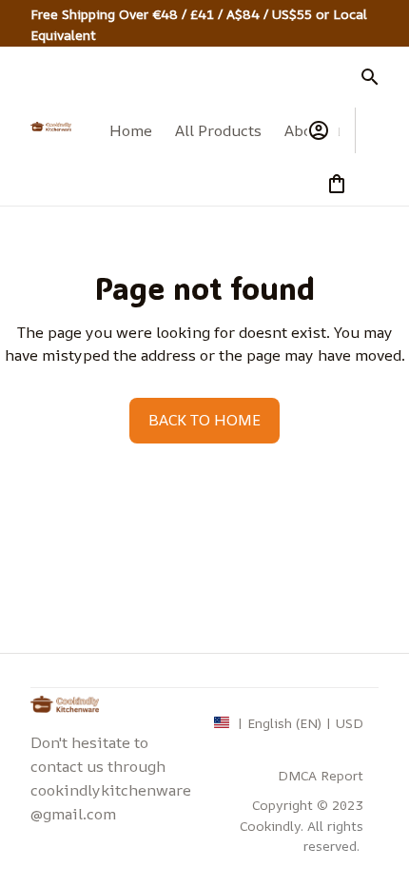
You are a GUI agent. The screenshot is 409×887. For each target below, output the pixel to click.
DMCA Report (320, 775)
